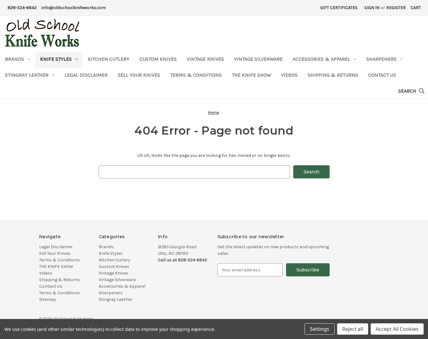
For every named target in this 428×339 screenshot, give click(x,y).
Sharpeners (381, 59)
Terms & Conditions (196, 75)
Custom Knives (158, 59)
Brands (14, 59)
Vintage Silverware (258, 59)
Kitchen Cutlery (108, 59)
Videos (289, 75)
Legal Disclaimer (86, 75)
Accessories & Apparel (321, 59)
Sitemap (47, 299)
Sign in (371, 7)
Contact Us (382, 75)
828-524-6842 (22, 7)
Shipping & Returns (333, 75)
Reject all (352, 329)
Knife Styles (56, 59)
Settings (319, 329)
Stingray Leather (27, 75)
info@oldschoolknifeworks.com (73, 7)
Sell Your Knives (139, 75)
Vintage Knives (205, 59)
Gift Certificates (339, 7)
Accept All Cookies (397, 329)
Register (396, 7)
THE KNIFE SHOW (251, 75)
